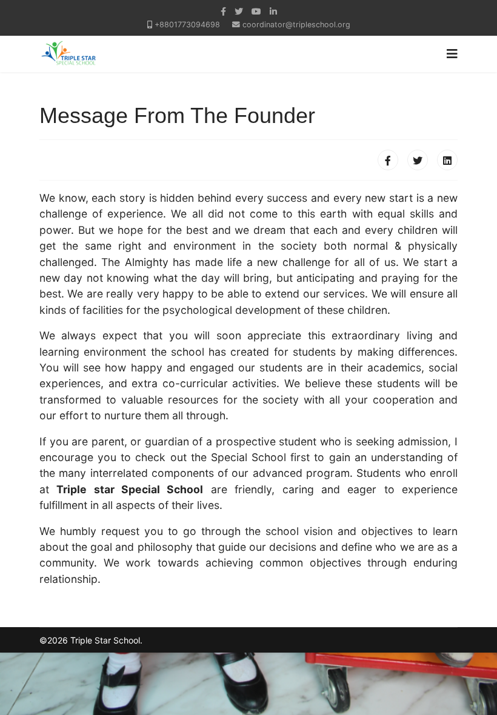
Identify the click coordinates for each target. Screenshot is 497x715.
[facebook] (223, 11)
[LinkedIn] (273, 11)
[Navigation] (452, 54)
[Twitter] (417, 160)
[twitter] (239, 11)
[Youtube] (256, 11)
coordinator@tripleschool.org (296, 24)
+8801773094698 (187, 24)
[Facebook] (388, 160)
